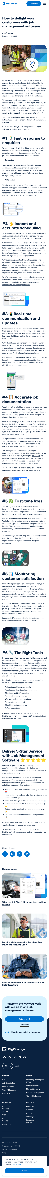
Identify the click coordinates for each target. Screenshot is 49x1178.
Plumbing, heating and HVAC (35, 1080)
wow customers (8, 773)
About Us (30, 1106)
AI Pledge (30, 1117)
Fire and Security (33, 1089)
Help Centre (5, 1119)
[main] (11, 3)
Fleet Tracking (8, 1086)
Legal (4, 1153)
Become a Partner (30, 1121)
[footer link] (13, 1049)
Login (17, 1066)
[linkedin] (27, 854)
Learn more (16, 1164)
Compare (6, 1093)
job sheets (36, 456)
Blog (4, 1115)
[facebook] (12, 854)
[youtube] (24, 1057)
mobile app (39, 663)
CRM (4, 1079)
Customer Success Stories (6, 1108)
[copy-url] (5, 854)
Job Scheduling (8, 1083)
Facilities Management (35, 1092)
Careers (29, 1110)
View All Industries (33, 1096)
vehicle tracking (8, 345)
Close (24, 1171)
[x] (19, 854)
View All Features (9, 1090)
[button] (44, 3)
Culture (29, 1113)
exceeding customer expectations (16, 285)
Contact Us (6, 1124)
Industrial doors (32, 1085)
